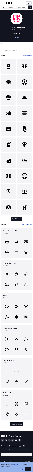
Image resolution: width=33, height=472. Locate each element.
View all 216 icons (27, 55)
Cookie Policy (17, 464)
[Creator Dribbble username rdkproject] (15, 37)
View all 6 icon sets (27, 224)
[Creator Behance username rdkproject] (18, 37)
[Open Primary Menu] (2, 3)
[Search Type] (4, 7)
